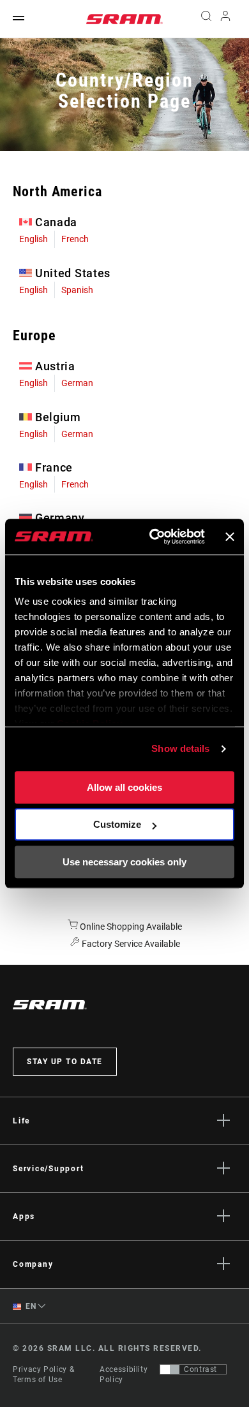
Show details (180, 748)
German (77, 383)
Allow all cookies (124, 787)
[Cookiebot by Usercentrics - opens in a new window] (153, 536)
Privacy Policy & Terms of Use (43, 1374)
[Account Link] (225, 19)
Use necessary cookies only (124, 861)
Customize (117, 824)
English (33, 239)
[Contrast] (169, 1369)
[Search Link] (206, 19)
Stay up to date (65, 1061)
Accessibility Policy (123, 1374)
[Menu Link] (18, 19)
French (75, 239)
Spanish (77, 290)
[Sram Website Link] (124, 19)
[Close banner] (229, 536)
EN (30, 1306)
